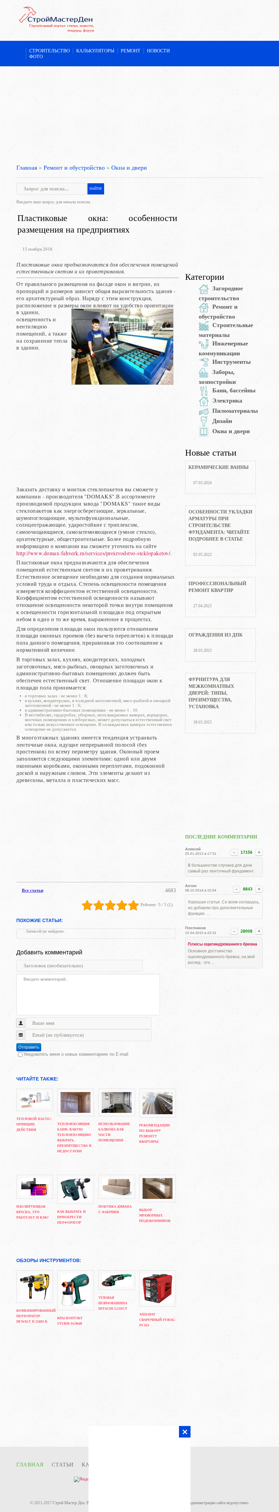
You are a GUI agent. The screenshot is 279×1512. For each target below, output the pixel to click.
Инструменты (231, 361)
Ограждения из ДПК (215, 635)
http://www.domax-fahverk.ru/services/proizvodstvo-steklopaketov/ (93, 553)
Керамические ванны (218, 467)
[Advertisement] (139, 114)
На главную (19, 51)
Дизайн (222, 421)
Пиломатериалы (235, 410)
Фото (36, 56)
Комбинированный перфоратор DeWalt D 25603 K (36, 1316)
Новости (158, 50)
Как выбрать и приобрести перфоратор (71, 1217)
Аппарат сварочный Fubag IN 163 (157, 1319)
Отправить (28, 1047)
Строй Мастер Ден (68, 1502)
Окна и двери (129, 167)
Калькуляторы (95, 50)
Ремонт (131, 50)
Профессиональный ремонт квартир (217, 587)
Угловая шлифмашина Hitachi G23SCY (112, 1303)
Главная (26, 167)
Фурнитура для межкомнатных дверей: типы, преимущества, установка (211, 693)
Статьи (63, 1464)
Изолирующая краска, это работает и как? (32, 1212)
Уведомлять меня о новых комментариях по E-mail (75, 1054)
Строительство (49, 50)
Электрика (227, 400)
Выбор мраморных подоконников (154, 1215)
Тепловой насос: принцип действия (33, 1124)
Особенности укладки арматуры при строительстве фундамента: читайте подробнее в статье (220, 525)
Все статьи (32, 890)
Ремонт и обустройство (74, 167)
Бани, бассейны (234, 390)
